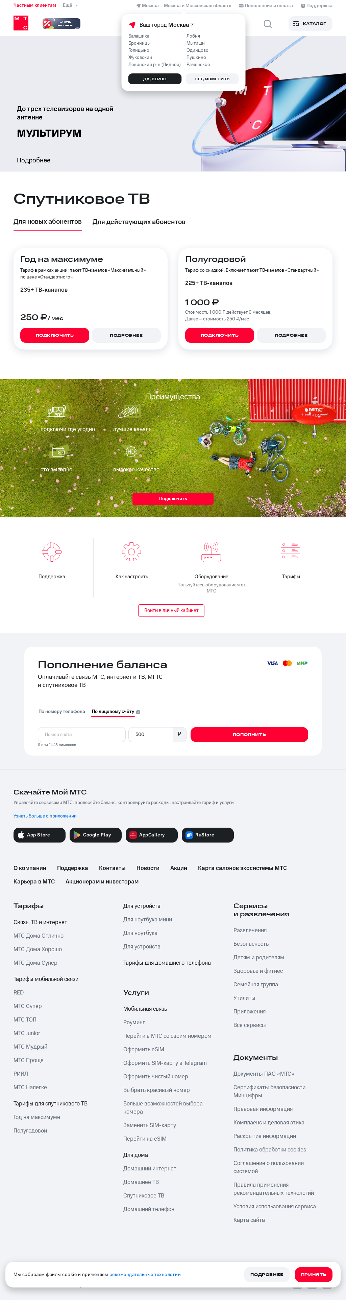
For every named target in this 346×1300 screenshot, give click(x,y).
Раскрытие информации (264, 1136)
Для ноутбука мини (147, 920)
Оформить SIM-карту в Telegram (165, 1063)
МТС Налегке (30, 1087)
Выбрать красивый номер (156, 1090)
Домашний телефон (148, 1209)
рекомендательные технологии (145, 1274)
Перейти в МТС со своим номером (167, 1036)
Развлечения (250, 930)
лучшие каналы (133, 429)
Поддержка (72, 868)
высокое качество (136, 470)
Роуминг (134, 1022)
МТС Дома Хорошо (38, 949)
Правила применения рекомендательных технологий (273, 1189)
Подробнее (33, 160)
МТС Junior (27, 1033)
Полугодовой (30, 1131)
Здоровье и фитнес (258, 971)
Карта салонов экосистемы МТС (242, 868)
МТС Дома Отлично (39, 936)
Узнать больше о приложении (45, 816)
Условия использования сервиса (274, 1207)
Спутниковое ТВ (143, 1196)
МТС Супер (28, 1006)
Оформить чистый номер (155, 1077)
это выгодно (56, 470)
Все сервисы (249, 1025)
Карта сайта (249, 1220)
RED (19, 993)
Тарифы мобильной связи (46, 979)
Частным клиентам (35, 5)
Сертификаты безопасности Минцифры (269, 1091)
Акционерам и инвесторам (102, 882)
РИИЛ (21, 1074)
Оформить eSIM (143, 1050)
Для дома (135, 1155)
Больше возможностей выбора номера (163, 1108)
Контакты (112, 868)
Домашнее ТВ (141, 1182)
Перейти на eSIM (145, 1139)
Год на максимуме (37, 1117)
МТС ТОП (25, 1020)
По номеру (62, 711)
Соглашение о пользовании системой (268, 1167)
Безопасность (251, 944)
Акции (178, 868)
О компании (30, 868)
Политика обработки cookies (269, 1150)
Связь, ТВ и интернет (40, 922)
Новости (148, 868)
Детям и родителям (258, 958)
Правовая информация (263, 1109)
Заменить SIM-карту (149, 1125)
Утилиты (244, 998)
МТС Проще (29, 1060)
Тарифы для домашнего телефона (167, 963)
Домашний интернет (149, 1169)
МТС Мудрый (30, 1047)
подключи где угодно (68, 429)
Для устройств (141, 906)
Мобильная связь (145, 1009)
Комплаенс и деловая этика (268, 1123)
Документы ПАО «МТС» (263, 1074)
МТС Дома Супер (35, 963)
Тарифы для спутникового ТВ (51, 1104)
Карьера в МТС (34, 882)
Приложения (249, 1012)
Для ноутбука (140, 933)
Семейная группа (255, 985)
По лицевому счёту (113, 711)
